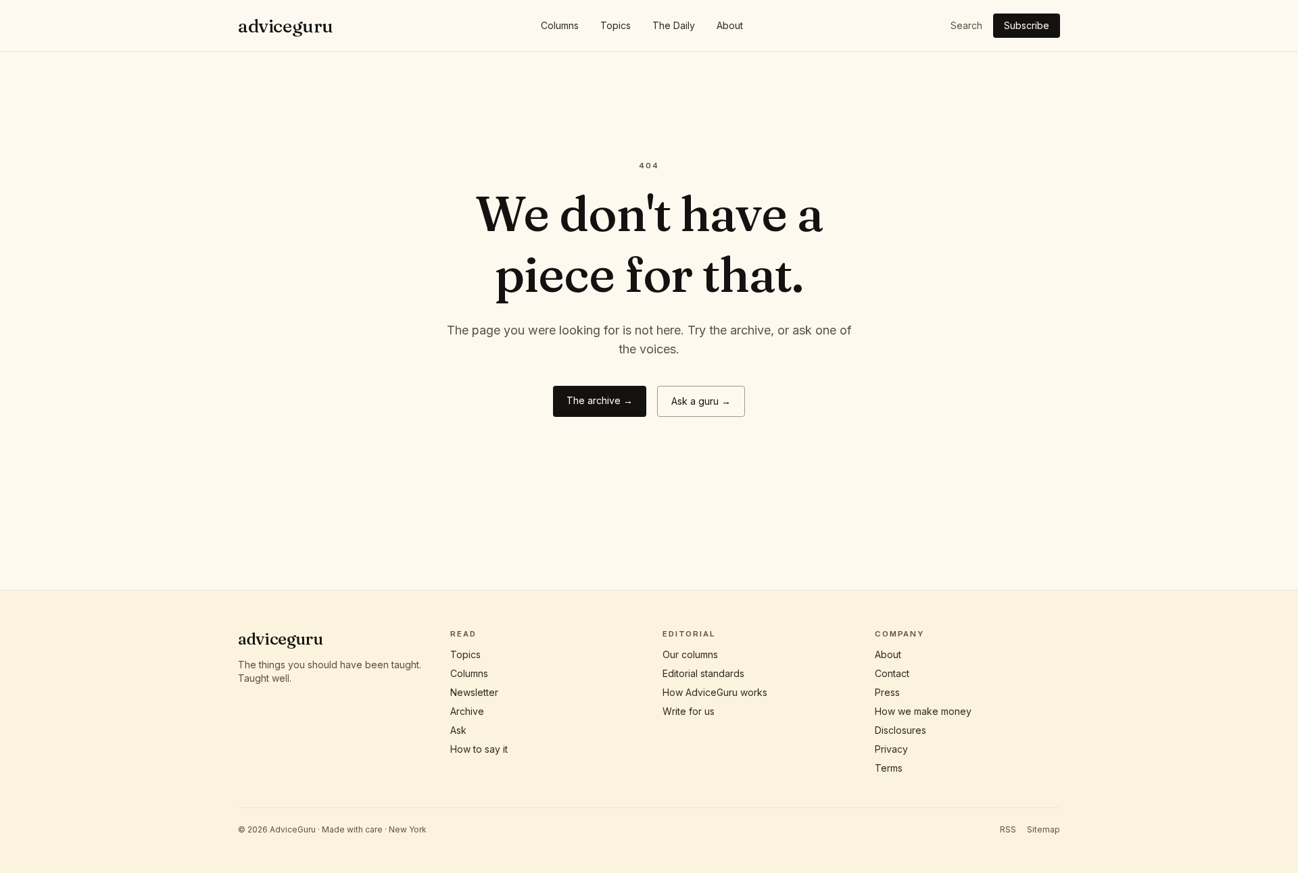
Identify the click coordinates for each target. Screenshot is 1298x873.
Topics (615, 25)
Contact (892, 673)
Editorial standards (703, 673)
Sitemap (1043, 829)
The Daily (673, 25)
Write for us (689, 711)
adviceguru (285, 25)
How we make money (923, 711)
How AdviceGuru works (715, 692)
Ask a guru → (701, 401)
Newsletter (474, 692)
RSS (1008, 829)
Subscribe (1026, 25)
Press (887, 692)
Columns (560, 25)
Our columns (690, 654)
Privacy (891, 749)
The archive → (600, 400)
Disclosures (900, 730)
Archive (467, 711)
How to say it (479, 749)
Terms (889, 768)
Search (966, 25)
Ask (458, 730)
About (730, 25)
